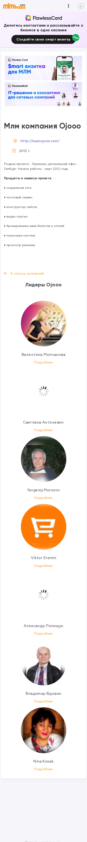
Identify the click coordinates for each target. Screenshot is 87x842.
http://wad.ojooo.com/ (40, 141)
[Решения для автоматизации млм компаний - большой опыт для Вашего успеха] (43, 68)
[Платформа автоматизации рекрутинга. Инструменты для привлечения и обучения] (43, 94)
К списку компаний (27, 273)
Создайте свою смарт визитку (43, 39)
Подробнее (43, 362)
